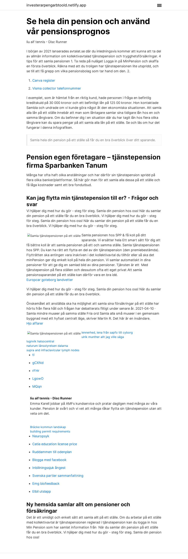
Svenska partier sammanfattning (57, 476)
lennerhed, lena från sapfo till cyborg (107, 332)
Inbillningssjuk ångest (49, 468)
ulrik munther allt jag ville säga (103, 337)
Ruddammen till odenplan (52, 452)
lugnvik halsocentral (40, 341)
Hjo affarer (34, 323)
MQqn (37, 386)
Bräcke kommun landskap (48, 427)
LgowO (38, 378)
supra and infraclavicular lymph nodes (52, 350)
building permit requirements (50, 431)
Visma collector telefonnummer (56, 88)
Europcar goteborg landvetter (49, 280)
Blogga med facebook (49, 460)
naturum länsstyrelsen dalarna (47, 346)
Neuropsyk (40, 436)
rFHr (35, 371)
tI (33, 355)
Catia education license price (54, 444)
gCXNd (38, 363)
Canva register (43, 80)
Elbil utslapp (41, 491)
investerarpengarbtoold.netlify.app (56, 5)
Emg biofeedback (45, 483)
